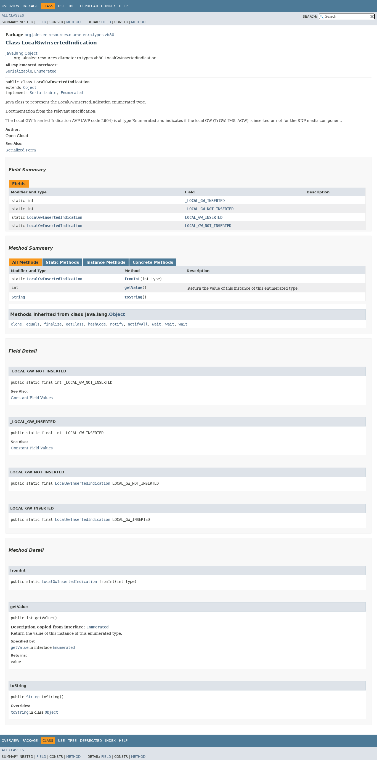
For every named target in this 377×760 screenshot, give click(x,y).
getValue (133, 287)
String (18, 297)
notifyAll (138, 324)
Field (41, 22)
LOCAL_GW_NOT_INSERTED (208, 225)
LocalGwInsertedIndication (54, 217)
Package (30, 6)
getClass (75, 324)
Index (110, 6)
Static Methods (62, 262)
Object (29, 87)
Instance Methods (105, 262)
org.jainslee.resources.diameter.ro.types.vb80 (69, 35)
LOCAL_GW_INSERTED (203, 217)
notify (116, 324)
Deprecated (91, 6)
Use (61, 6)
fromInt (132, 279)
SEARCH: (310, 16)
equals (32, 324)
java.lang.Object (21, 53)
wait (156, 324)
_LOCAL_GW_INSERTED (205, 200)
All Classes (13, 15)
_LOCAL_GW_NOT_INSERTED (209, 209)
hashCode (97, 324)
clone (16, 324)
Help (123, 6)
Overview (10, 6)
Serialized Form (21, 150)
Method (73, 22)
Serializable (19, 71)
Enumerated (45, 71)
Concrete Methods (153, 262)
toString (133, 297)
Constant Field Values (32, 398)
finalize (53, 324)
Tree (72, 6)
